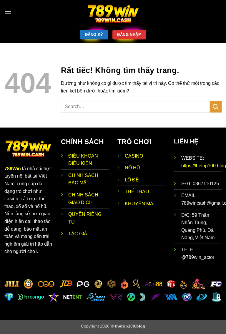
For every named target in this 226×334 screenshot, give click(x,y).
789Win (12, 168)
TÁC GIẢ (77, 233)
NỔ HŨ (132, 167)
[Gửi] (216, 106)
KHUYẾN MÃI (139, 203)
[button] (7, 13)
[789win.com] (113, 13)
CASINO (134, 155)
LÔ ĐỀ (132, 179)
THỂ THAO (137, 191)
